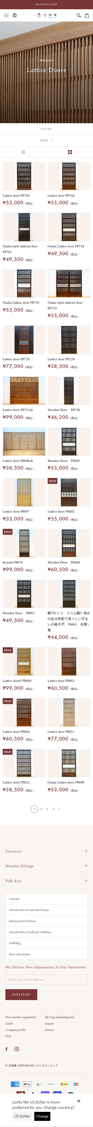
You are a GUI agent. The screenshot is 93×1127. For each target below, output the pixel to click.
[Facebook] (6, 1049)
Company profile (15, 1030)
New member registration (20, 1017)
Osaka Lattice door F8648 (66, 782)
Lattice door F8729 (16, 359)
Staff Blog (15, 943)
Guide (9, 1023)
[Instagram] (17, 1049)
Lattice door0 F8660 (17, 681)
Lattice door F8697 (16, 511)
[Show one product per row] (23, 152)
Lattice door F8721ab (18, 410)
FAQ (8, 1036)
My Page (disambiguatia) (59, 1017)
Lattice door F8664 (16, 731)
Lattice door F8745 (16, 195)
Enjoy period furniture (22, 921)
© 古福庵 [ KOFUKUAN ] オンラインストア (31, 1065)
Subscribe (21, 995)
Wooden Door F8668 (64, 562)
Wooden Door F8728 (64, 410)
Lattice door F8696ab (18, 461)
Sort (45, 140)
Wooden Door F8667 (19, 613)
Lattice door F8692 (61, 511)
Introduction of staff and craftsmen (30, 932)
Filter (46, 129)
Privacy (49, 1030)
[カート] (87, 15)
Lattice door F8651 (61, 731)
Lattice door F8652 (16, 782)
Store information (19, 954)
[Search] (79, 15)
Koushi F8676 (13, 562)
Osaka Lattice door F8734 (66, 246)
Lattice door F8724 (61, 359)
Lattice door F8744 (61, 195)
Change (42, 1116)
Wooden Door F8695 (64, 461)
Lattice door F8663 (61, 681)
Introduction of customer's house (29, 910)
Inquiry (49, 1023)
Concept (14, 899)
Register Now (47, 4)
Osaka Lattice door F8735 (21, 302)
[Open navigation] (6, 15)
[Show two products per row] (69, 152)
